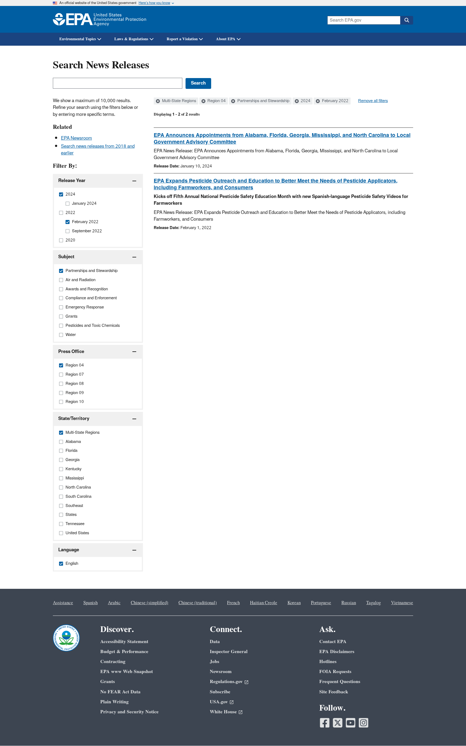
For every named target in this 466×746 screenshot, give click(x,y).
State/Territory (73, 419)
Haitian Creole (263, 603)
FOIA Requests (335, 671)
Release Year (71, 181)
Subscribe (220, 692)
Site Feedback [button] (333, 692)
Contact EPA (333, 641)
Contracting (112, 661)
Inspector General (229, 651)
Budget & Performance (124, 651)
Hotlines (328, 661)
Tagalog (373, 603)
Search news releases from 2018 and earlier (98, 150)
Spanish (90, 603)
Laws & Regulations (131, 39)
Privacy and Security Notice (129, 712)
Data (215, 641)
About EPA (225, 39)
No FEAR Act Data (120, 692)
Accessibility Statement (124, 641)
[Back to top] (451, 731)
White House (223, 712)
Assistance (63, 603)
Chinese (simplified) (149, 603)
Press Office (71, 352)
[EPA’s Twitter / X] (337, 722)
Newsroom (221, 671)
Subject (66, 257)
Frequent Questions (339, 681)
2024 (305, 101)
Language (68, 550)
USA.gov (219, 702)
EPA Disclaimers (336, 651)
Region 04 (216, 101)
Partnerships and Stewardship (262, 101)
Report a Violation (182, 39)
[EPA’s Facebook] (324, 722)
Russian (348, 603)
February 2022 (334, 101)
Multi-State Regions (178, 101)
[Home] (99, 19)
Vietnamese (402, 603)
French (233, 603)
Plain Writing (114, 702)
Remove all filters (373, 101)
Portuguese (321, 603)
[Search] (406, 20)
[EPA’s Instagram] (363, 722)
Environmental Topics (77, 39)
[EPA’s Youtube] (350, 722)
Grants (107, 681)
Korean (294, 603)
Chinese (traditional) (198, 603)
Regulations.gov (226, 681)
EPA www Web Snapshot (126, 671)
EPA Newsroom (76, 138)
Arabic (114, 603)
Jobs (214, 661)
